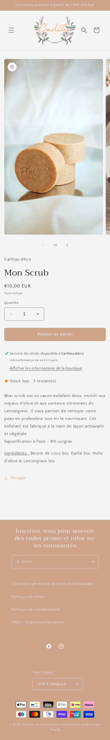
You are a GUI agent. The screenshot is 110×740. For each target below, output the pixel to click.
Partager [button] (18, 478)
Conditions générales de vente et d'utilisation (52, 584)
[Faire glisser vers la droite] (67, 245)
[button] (11, 30)
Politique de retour (28, 597)
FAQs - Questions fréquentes (38, 622)
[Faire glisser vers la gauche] (42, 245)
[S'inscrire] (92, 561)
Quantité (11, 303)
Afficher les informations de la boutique (46, 368)
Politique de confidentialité (35, 609)
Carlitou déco (33, 724)
